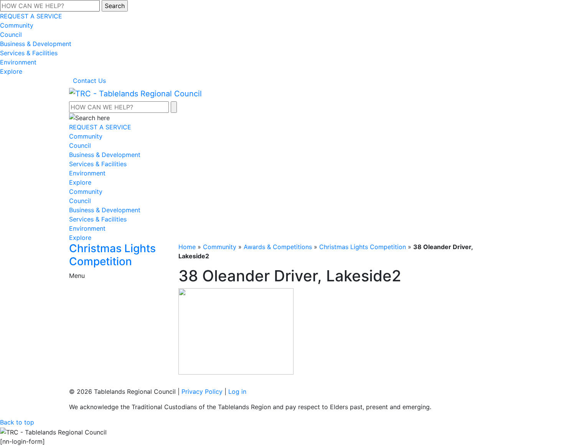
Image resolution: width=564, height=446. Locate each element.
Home (187, 247)
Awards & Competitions (278, 247)
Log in (237, 391)
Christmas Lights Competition (362, 247)
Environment (18, 62)
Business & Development (35, 44)
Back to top (17, 422)
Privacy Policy (202, 391)
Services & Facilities (29, 53)
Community (16, 25)
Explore (11, 71)
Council (11, 34)
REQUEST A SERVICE (31, 16)
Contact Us (89, 80)
